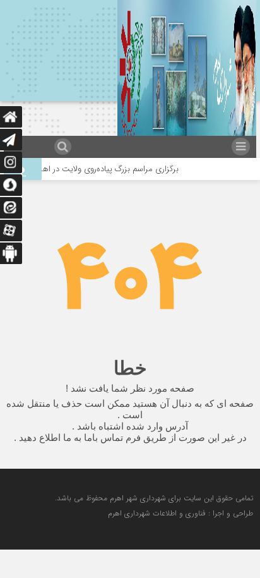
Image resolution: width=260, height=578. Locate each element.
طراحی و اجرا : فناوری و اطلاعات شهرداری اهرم (180, 513)
